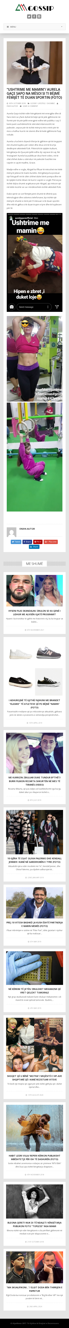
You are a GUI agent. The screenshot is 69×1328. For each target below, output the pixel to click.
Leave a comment (30, 106)
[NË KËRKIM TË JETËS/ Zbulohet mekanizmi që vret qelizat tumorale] (34, 968)
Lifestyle (41, 103)
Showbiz (51, 103)
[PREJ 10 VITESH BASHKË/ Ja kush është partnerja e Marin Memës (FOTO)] (34, 902)
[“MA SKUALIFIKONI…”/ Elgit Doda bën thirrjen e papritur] (34, 1267)
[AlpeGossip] (34, 7)
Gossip (33, 103)
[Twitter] (29, 16)
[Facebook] (34, 16)
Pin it (39, 541)
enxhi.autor (12, 106)
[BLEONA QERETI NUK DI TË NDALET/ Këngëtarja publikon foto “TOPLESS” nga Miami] (34, 1201)
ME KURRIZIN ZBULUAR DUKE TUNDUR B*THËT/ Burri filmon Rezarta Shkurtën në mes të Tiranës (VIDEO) (35, 781)
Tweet (17, 541)
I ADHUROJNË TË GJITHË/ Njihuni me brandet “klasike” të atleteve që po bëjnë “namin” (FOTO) (34, 704)
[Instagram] (39, 16)
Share (28, 541)
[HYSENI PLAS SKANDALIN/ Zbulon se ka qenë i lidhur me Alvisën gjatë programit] (34, 591)
